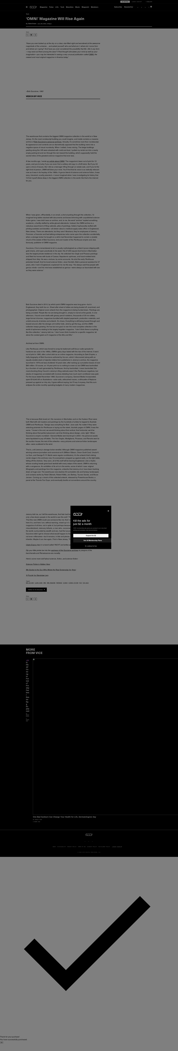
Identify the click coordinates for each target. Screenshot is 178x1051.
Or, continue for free (91, 546)
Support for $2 (91, 535)
